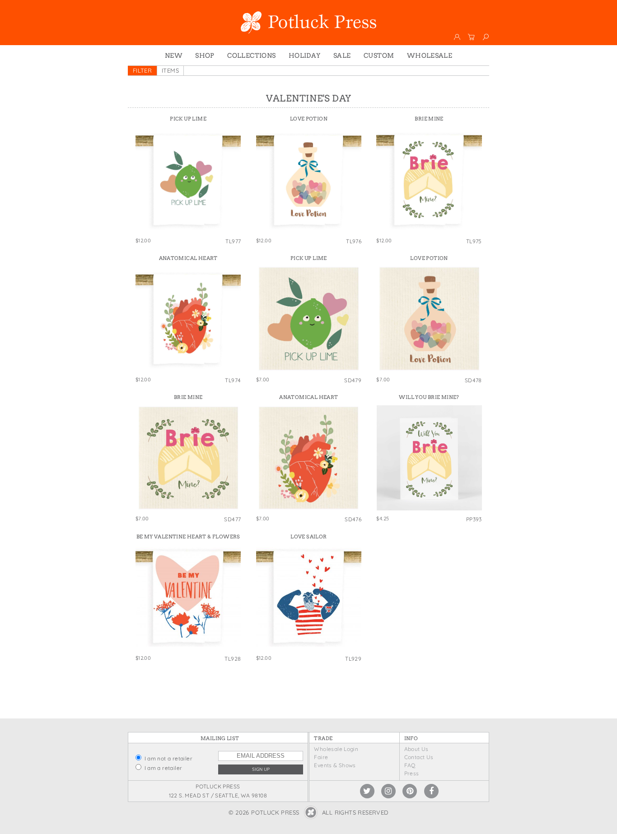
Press (411, 773)
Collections (251, 55)
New (173, 55)
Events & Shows (334, 765)
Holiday (305, 55)
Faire (321, 757)
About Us (416, 749)
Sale (342, 55)
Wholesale (430, 55)
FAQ (410, 765)
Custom (379, 55)
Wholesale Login (336, 749)
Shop (205, 55)
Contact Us (419, 757)
